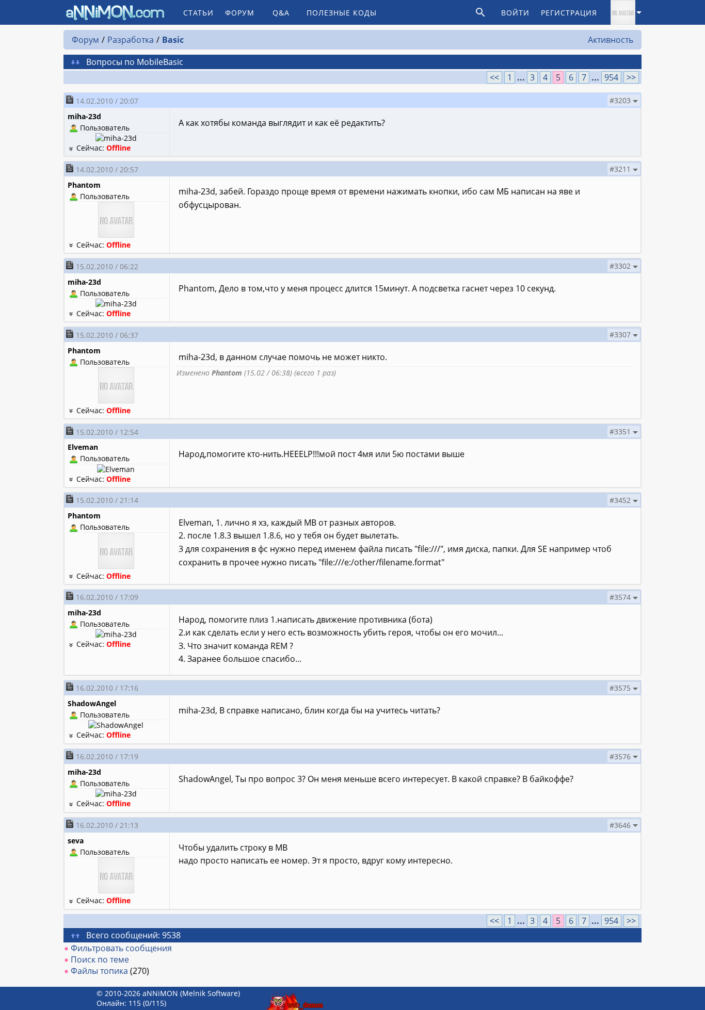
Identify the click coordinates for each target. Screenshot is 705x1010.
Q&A (281, 13)
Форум (239, 13)
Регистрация (569, 13)
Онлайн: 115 (119, 1003)
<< (494, 77)
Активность (610, 39)
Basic (173, 39)
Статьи (198, 13)
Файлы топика (99, 970)
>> (631, 77)
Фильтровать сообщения (121, 948)
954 (611, 77)
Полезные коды (342, 13)
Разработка (130, 39)
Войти (515, 13)
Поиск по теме (100, 959)
